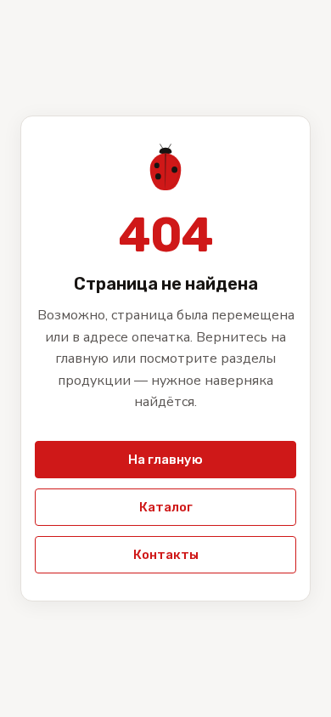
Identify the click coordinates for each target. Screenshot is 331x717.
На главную (165, 459)
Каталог (166, 507)
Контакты (166, 554)
